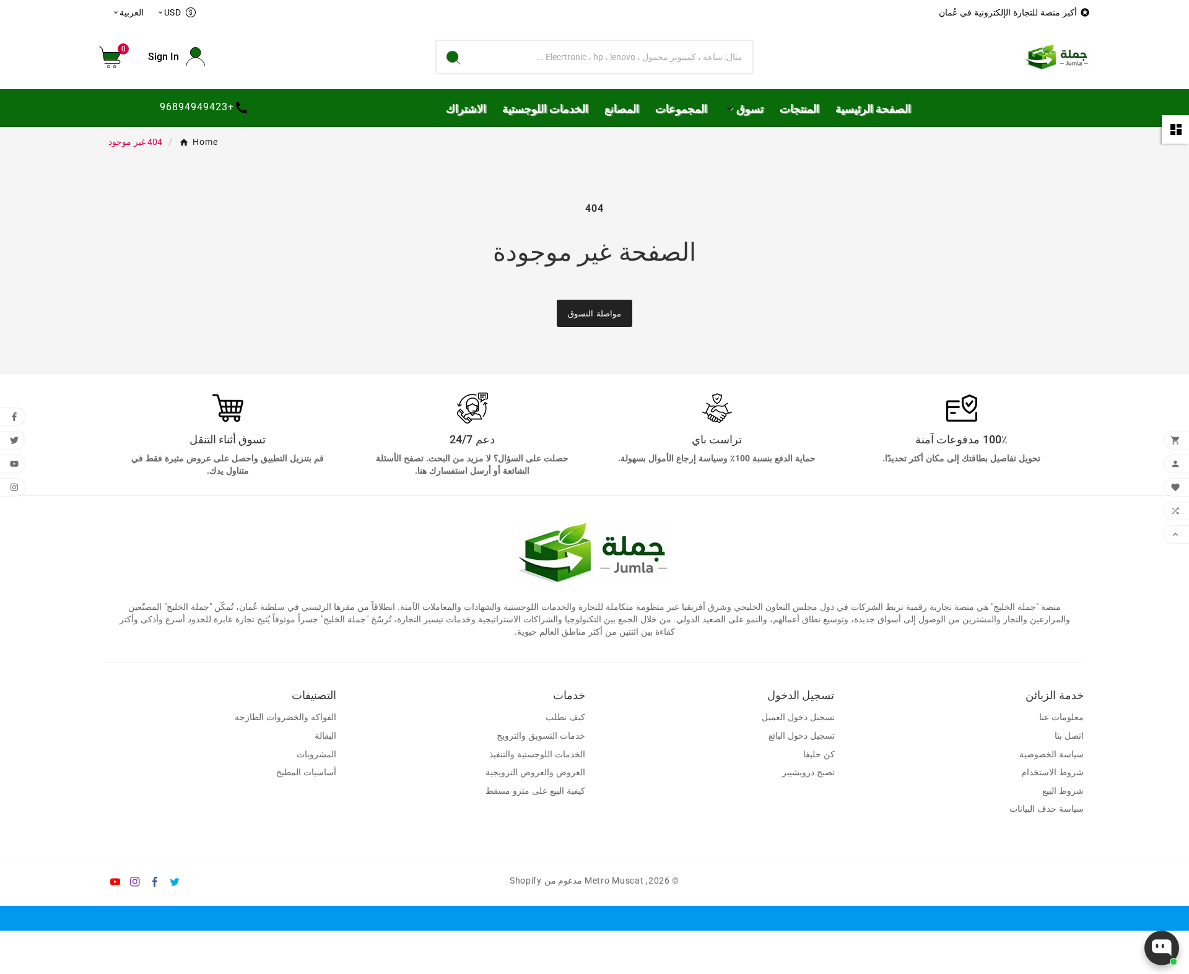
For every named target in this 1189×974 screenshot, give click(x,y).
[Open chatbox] (1161, 948)
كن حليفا (819, 754)
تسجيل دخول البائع (802, 736)
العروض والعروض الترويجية (535, 772)
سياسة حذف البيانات (1046, 809)
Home (205, 142)
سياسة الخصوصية (1051, 754)
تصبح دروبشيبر (808, 772)
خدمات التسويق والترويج (541, 736)
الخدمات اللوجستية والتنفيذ (537, 754)
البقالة (325, 736)
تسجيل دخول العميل (798, 717)
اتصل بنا (1069, 736)
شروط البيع (1063, 791)
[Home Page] (1057, 56)
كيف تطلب (565, 717)
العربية (128, 12)
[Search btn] (453, 57)
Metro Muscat (614, 880)
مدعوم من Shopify (546, 880)
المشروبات (316, 754)
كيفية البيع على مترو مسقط (535, 791)
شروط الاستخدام (1052, 772)
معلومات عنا (1061, 717)
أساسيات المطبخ (306, 772)
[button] (114, 57)
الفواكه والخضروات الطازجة (285, 717)
